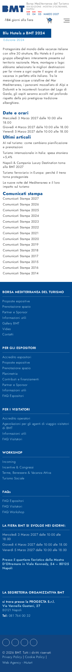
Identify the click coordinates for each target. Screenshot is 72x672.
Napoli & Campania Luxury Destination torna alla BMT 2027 (34, 165)
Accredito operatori (16, 418)
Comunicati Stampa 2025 (21, 210)
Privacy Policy (12, 657)
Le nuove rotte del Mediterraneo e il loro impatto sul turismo (31, 185)
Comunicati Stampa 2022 (21, 227)
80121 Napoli (21, 608)
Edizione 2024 (13, 40)
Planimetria (10, 374)
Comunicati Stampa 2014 (20, 273)
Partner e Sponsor (15, 312)
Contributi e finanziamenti (20, 379)
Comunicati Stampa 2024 (21, 216)
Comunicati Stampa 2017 (20, 256)
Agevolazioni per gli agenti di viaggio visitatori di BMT (35, 426)
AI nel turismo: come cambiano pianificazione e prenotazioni (35, 145)
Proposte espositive (16, 301)
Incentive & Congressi (18, 467)
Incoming (9, 462)
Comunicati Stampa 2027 (21, 199)
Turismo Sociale (13, 478)
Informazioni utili (14, 318)
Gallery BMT (10, 323)
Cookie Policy (35, 657)
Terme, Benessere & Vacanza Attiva (26, 473)
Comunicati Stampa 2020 (21, 239)
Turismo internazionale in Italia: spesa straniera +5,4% (35, 155)
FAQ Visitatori (12, 439)
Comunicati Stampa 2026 (21, 204)
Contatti (7, 334)
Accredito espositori (16, 357)
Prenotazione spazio (16, 307)
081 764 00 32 (20, 616)
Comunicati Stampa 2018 (20, 250)
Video (6, 329)
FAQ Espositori (13, 396)
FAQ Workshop (13, 512)
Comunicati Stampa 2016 (20, 268)
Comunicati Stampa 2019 (20, 245)
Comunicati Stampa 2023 (21, 222)
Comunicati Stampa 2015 (20, 262)
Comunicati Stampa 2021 (20, 233)
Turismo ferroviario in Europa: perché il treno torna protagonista (34, 175)
